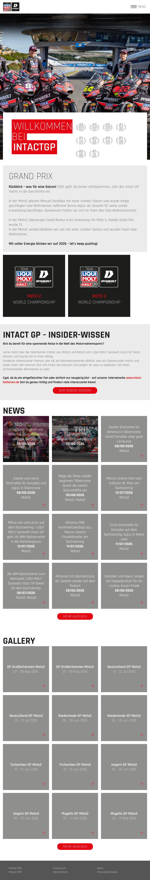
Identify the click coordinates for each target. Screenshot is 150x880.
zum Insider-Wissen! (75, 390)
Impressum (59, 868)
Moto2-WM (15, 868)
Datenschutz (60, 872)
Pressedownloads (107, 872)
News (100, 868)
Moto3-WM (15, 872)
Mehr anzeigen (75, 616)
